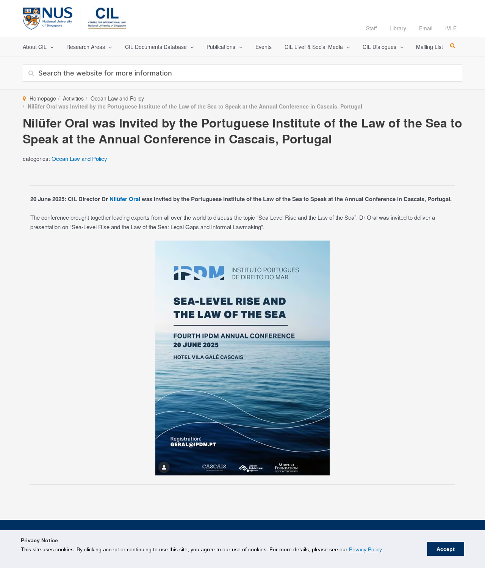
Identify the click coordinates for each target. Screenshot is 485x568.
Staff (371, 28)
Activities (73, 98)
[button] (50, 47)
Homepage (43, 98)
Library (398, 28)
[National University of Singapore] (47, 17)
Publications (221, 46)
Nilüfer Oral (125, 199)
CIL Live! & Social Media (314, 46)
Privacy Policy (365, 549)
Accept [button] (445, 549)
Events (263, 46)
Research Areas (85, 46)
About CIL (35, 46)
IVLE (451, 28)
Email (425, 28)
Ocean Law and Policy (117, 98)
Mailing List (429, 46)
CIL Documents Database (156, 46)
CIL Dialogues (379, 46)
